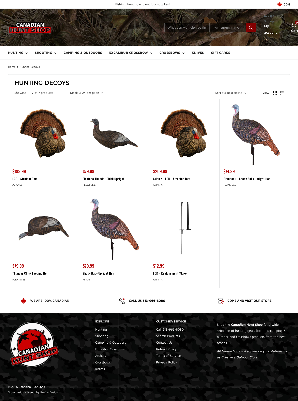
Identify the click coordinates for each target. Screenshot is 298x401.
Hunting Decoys (30, 66)
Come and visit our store (249, 300)
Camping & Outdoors (83, 52)
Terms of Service (168, 355)
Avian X (17, 184)
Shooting (43, 52)
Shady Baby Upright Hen (98, 273)
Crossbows (170, 52)
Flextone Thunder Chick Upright (103, 178)
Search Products (168, 336)
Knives (198, 52)
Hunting (15, 52)
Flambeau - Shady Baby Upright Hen (246, 178)
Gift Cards (220, 52)
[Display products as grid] (275, 93)
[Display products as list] (282, 93)
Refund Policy (166, 349)
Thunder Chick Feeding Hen (30, 273)
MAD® (86, 279)
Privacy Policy (166, 362)
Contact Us (164, 342)
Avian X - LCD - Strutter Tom (171, 178)
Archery (101, 355)
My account (270, 29)
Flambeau (230, 184)
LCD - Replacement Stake (170, 273)
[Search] (251, 27)
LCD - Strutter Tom (25, 178)
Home (12, 66)
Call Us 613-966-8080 (147, 300)
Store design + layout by (33, 392)
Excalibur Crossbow (128, 52)
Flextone (89, 184)
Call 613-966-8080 (170, 329)
